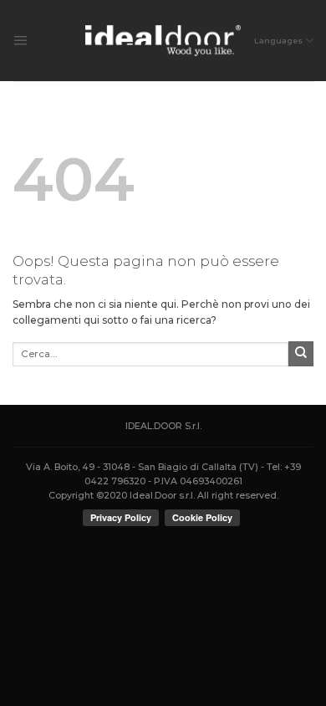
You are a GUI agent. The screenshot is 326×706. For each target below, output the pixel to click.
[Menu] (20, 41)
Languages (278, 40)
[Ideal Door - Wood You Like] (163, 40)
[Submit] (300, 353)
